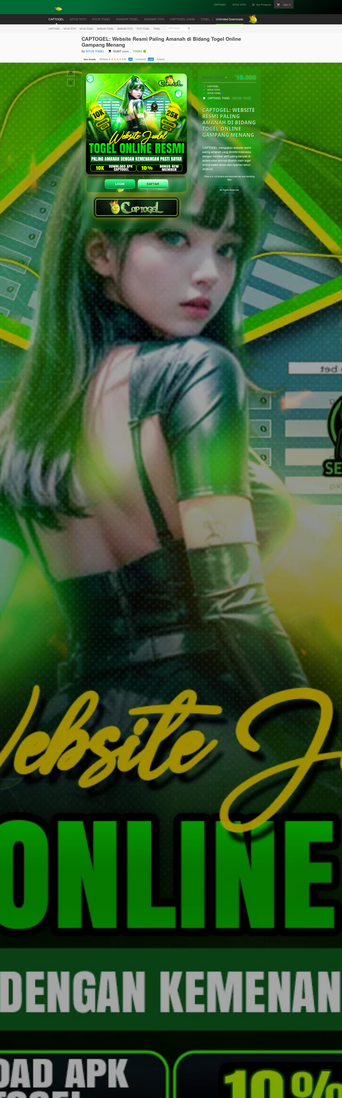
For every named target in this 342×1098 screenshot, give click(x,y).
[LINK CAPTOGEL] (136, 123)
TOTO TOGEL (143, 28)
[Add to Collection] (70, 82)
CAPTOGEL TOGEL (229, 98)
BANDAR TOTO (125, 28)
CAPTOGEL (54, 28)
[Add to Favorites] (70, 72)
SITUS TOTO (70, 28)
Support (160, 59)
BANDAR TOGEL (105, 28)
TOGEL (156, 28)
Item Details (90, 59)
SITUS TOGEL (87, 28)
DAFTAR (153, 184)
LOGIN (120, 184)
